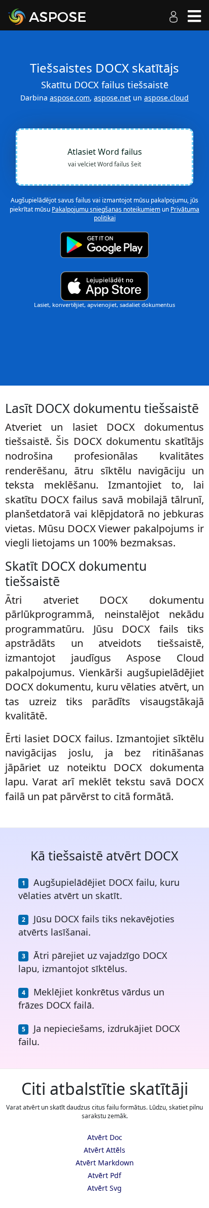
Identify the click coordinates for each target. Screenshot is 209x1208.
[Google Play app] (104, 244)
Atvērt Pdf (104, 1175)
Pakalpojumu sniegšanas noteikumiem (106, 209)
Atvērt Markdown (105, 1162)
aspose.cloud (166, 97)
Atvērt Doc (104, 1137)
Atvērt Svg (104, 1188)
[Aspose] (59, 16)
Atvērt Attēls (104, 1150)
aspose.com (70, 97)
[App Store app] (104, 286)
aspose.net (112, 97)
